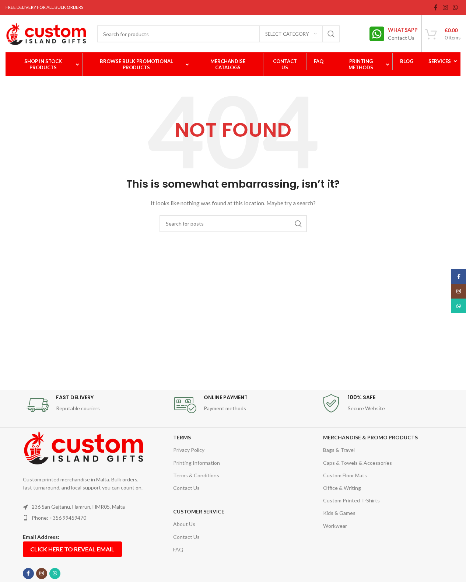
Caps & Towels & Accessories (357, 463)
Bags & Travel (339, 450)
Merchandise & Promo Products (370, 437)
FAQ (178, 549)
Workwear (335, 526)
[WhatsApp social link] (455, 7)
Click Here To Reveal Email (72, 549)
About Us (184, 524)
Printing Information (196, 463)
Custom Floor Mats (345, 475)
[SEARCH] (331, 33)
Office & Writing (342, 488)
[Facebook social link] (435, 7)
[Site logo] (46, 33)
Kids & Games (339, 513)
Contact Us (186, 488)
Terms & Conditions (196, 475)
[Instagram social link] (445, 7)
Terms (182, 437)
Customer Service (198, 511)
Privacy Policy (188, 450)
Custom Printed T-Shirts (351, 500)
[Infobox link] (393, 34)
